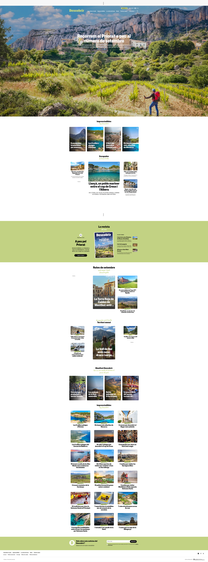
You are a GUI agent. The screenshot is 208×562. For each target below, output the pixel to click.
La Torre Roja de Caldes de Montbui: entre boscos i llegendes (104, 305)
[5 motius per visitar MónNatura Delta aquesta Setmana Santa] (127, 477)
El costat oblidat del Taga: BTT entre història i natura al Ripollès (127, 291)
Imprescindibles (101, 11)
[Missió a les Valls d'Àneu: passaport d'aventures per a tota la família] (77, 330)
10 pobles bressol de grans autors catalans (104, 486)
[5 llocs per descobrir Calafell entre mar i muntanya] (113, 139)
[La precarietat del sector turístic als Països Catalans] (130, 388)
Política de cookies (24, 554)
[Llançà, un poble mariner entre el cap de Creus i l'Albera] (104, 172)
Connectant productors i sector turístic (77, 394)
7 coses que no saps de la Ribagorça (127, 528)
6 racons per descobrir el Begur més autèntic (127, 426)
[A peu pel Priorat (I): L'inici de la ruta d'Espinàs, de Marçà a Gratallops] (135, 238)
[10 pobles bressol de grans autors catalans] (104, 477)
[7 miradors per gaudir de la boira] (104, 519)
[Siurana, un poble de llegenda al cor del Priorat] (77, 166)
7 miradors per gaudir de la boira (104, 528)
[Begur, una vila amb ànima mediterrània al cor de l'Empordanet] (130, 183)
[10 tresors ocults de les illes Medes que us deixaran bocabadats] (80, 456)
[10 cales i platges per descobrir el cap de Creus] (104, 436)
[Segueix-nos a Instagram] (135, 8)
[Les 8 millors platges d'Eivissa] (95, 139)
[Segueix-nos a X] (138, 8)
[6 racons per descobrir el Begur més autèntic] (127, 417)
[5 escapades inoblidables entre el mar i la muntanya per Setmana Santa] (80, 519)
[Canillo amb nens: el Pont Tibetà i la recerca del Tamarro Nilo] (130, 330)
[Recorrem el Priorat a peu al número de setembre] (104, 61)
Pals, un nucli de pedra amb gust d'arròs (130, 172)
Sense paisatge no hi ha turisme (111, 394)
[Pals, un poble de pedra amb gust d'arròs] (130, 166)
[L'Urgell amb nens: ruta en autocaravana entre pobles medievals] (77, 347)
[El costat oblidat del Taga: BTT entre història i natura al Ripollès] (127, 282)
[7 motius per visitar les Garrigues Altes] (127, 456)
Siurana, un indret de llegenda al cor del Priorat (78, 173)
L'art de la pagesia (122, 244)
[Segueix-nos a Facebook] (136, 8)
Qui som (4, 554)
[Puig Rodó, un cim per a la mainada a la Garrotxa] (127, 302)
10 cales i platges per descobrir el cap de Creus (104, 445)
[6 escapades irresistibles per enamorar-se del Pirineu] (77, 139)
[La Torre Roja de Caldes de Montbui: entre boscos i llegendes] (104, 292)
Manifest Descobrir (104, 368)
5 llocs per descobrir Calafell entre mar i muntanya (111, 147)
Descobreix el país (91, 11)
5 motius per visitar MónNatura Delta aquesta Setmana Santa (127, 487)
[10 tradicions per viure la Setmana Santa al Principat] (80, 498)
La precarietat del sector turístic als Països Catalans (130, 396)
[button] (101, 112)
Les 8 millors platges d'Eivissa (93, 145)
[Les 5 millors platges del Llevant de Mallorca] (80, 436)
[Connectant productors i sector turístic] (77, 388)
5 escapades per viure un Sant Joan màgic (127, 445)
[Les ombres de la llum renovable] (95, 388)
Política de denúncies (33, 554)
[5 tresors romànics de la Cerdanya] (80, 477)
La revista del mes (110, 11)
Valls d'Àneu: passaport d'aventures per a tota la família (77, 338)
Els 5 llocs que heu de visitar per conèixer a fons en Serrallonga (104, 465)
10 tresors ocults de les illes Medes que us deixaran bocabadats (80, 465)
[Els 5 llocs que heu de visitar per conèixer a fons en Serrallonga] (104, 456)
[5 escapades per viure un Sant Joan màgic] (127, 436)
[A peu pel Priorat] (104, 245)
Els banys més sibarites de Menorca (129, 145)
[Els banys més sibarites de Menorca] (130, 139)
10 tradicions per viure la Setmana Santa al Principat (80, 507)
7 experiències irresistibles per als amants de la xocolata (104, 508)
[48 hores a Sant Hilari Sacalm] (135, 250)
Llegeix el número (80, 255)
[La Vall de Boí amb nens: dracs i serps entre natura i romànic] (104, 342)
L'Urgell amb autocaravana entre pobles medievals (77, 355)
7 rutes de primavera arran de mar (127, 507)
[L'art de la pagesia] (135, 244)
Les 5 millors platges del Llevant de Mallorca (80, 445)
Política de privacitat (11, 554)
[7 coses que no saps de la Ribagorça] (127, 519)
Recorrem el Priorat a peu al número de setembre (104, 39)
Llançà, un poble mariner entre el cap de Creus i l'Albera (104, 186)
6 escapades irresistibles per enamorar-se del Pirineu (77, 146)
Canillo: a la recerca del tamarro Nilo (130, 337)
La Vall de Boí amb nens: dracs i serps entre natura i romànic (104, 355)
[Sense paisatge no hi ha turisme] (113, 388)
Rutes (117, 11)
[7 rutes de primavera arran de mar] (127, 498)
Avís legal (18, 554)
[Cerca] (138, 11)
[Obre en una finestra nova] (199, 559)
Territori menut (123, 11)
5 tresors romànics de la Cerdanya (80, 486)
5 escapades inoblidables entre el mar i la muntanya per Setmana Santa (80, 529)
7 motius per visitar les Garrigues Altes (127, 465)
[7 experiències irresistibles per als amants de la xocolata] (104, 498)
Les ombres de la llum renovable (93, 394)
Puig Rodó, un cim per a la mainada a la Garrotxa (127, 311)
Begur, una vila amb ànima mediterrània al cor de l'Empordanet (130, 191)
